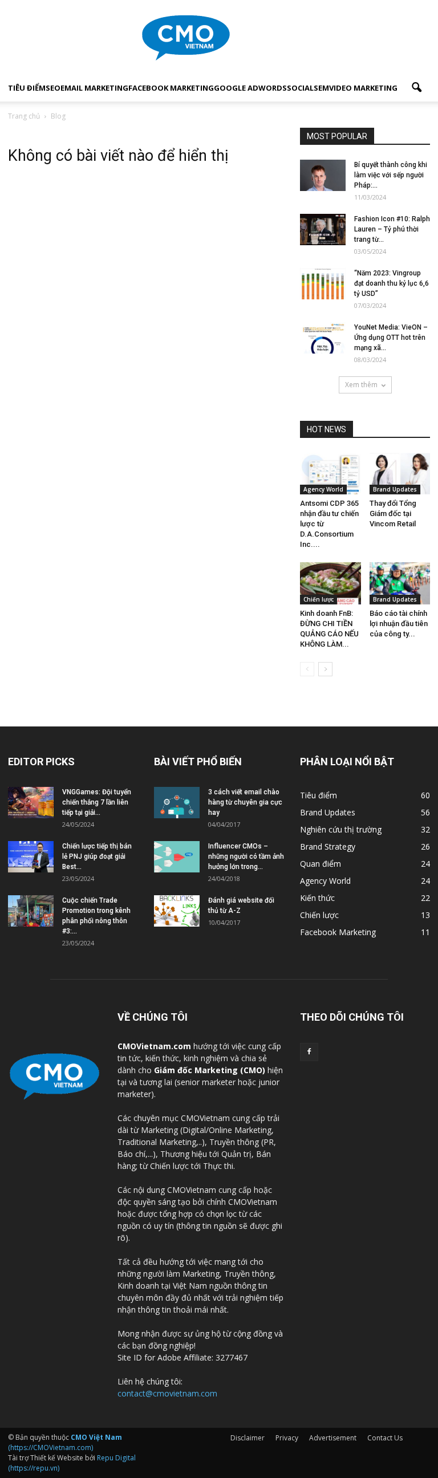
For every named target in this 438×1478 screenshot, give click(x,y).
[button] (416, 87)
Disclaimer (247, 1438)
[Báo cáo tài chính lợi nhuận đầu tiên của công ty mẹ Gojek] (400, 583)
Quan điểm (320, 863)
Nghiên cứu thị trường (341, 829)
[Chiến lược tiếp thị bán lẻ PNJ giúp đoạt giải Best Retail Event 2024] (31, 856)
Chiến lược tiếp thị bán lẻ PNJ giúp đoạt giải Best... (97, 856)
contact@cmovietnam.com (167, 1393)
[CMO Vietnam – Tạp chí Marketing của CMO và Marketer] (219, 37)
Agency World (323, 489)
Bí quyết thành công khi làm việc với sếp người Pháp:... (390, 175)
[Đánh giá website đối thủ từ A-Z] (177, 911)
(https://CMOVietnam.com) (65, 1442)
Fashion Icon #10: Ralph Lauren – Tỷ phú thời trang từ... (392, 229)
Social (300, 88)
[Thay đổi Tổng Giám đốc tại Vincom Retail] (400, 473)
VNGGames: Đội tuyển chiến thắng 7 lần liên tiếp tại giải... (96, 802)
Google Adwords (250, 88)
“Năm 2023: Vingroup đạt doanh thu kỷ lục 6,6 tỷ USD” (391, 283)
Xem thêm (361, 384)
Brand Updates (395, 489)
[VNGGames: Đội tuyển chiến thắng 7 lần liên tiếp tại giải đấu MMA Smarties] (31, 802)
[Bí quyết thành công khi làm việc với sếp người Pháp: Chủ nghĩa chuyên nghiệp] (323, 175)
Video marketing (363, 88)
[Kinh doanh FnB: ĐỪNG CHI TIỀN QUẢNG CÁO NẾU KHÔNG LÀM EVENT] (330, 583)
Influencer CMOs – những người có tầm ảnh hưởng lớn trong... (246, 856)
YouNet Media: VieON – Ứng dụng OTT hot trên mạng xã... (391, 337)
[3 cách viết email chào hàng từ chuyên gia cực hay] (177, 802)
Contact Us (385, 1438)
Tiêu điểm (27, 88)
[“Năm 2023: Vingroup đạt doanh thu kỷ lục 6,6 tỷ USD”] (323, 283)
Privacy (286, 1438)
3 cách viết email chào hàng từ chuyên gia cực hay (245, 802)
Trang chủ (24, 116)
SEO (53, 88)
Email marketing (94, 88)
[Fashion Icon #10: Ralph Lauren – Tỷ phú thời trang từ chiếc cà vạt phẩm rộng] (323, 229)
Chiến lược (318, 599)
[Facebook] (309, 1052)
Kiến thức (317, 897)
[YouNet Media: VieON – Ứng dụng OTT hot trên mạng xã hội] (323, 338)
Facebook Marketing (171, 88)
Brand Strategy (327, 846)
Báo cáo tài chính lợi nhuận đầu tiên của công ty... (399, 623)
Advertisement (332, 1438)
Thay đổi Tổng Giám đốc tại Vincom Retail (393, 513)
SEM (321, 88)
